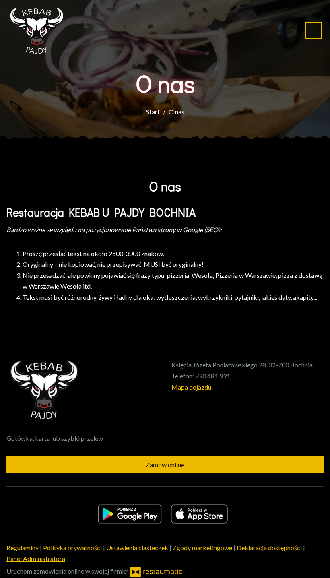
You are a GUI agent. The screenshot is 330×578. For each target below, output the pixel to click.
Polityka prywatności (73, 547)
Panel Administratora (35, 558)
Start (153, 112)
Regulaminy (23, 547)
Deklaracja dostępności (270, 547)
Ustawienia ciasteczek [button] (137, 547)
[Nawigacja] (313, 30)
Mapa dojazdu (191, 387)
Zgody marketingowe (203, 547)
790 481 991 (212, 376)
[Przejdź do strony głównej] (35, 30)
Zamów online (165, 465)
